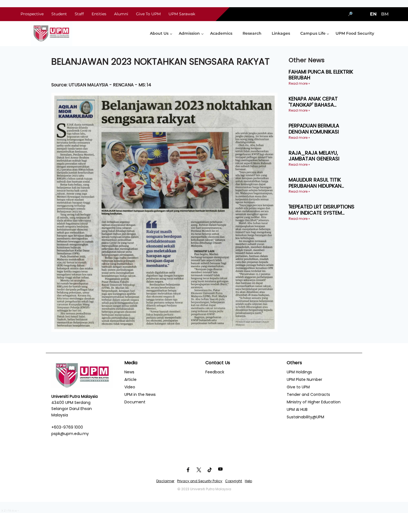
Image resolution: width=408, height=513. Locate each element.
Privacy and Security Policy (199, 481)
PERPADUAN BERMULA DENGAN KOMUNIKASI (314, 129)
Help (248, 481)
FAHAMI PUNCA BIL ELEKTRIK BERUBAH (321, 75)
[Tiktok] (209, 470)
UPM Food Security (355, 33)
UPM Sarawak (181, 13)
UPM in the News (140, 394)
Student (59, 13)
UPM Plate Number (304, 379)
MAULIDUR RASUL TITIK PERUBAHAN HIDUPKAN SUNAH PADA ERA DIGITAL (319, 183)
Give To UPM (148, 13)
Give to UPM (298, 387)
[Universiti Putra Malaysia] (51, 33)
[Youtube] (220, 470)
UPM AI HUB (297, 409)
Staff (79, 13)
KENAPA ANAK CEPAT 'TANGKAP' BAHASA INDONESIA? (313, 102)
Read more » (299, 83)
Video (129, 387)
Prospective (32, 13)
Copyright (233, 481)
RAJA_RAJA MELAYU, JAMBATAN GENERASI (314, 156)
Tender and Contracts (308, 394)
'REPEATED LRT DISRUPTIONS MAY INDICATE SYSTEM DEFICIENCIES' (321, 210)
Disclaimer (165, 481)
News (129, 372)
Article (130, 379)
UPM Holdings (299, 372)
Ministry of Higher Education (314, 402)
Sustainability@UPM (305, 417)
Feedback (214, 372)
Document (134, 402)
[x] (198, 470)
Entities (99, 13)
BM (385, 14)
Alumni (121, 13)
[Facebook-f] (188, 470)
